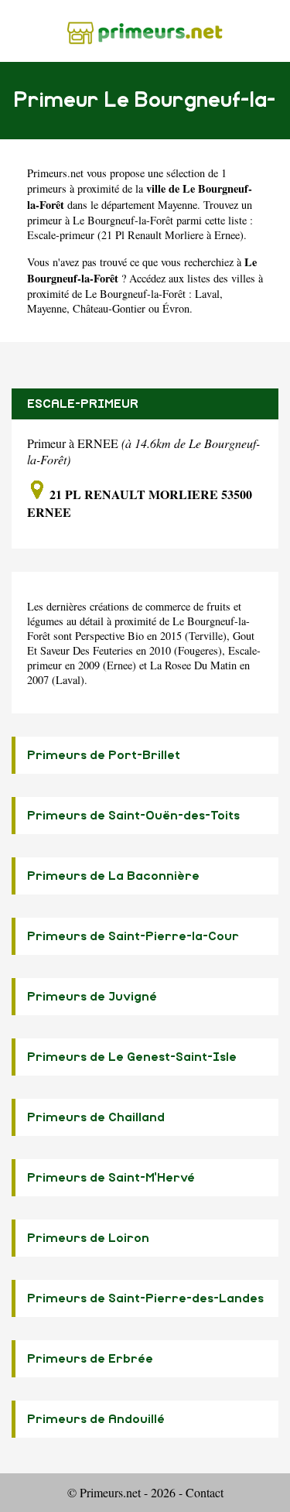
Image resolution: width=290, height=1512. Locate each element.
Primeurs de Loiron (88, 1238)
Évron (175, 308)
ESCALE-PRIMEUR (82, 404)
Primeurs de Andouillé (96, 1419)
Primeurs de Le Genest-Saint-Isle (132, 1057)
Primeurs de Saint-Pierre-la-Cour (133, 936)
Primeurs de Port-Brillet (103, 755)
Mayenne (177, 204)
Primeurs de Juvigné (92, 996)
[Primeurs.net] (145, 30)
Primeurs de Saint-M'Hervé (111, 1178)
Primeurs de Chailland (96, 1117)
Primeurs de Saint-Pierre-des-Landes (145, 1298)
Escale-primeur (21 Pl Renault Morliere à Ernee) (135, 234)
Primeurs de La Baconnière (113, 876)
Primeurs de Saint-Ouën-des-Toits (133, 815)
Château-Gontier (109, 308)
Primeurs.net (55, 173)
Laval (207, 293)
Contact (204, 1492)
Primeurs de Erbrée (90, 1359)
